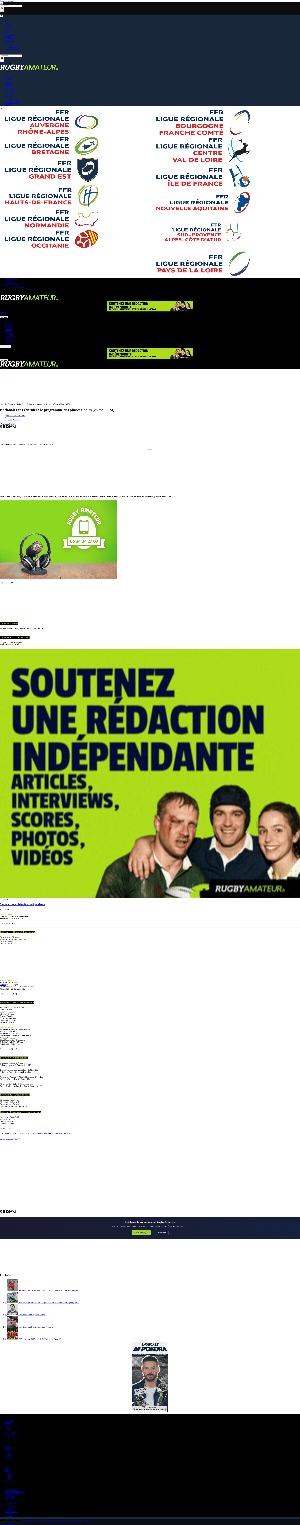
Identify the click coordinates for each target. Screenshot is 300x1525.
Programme (17, 420)
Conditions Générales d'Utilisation (71, 1520)
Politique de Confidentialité (47, 1520)
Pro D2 (7, 1449)
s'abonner (3, 315)
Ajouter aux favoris (7, 424)
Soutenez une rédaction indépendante (22, 904)
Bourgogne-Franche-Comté (15, 1493)
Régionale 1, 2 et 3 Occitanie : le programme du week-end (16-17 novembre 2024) (40, 1133)
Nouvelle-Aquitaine (12, 1507)
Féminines (8, 330)
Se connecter (161, 1233)
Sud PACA (9, 1514)
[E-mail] (12, 427)
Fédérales (8, 325)
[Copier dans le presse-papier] (15, 427)
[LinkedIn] (7, 427)
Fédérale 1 (8, 1453)
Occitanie (8, 1510)
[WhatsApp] (9, 427)
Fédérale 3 (8, 1457)
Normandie (9, 1516)
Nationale (8, 1451)
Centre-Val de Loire (12, 1497)
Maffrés (7, 1427)
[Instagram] (7, 294)
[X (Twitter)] (4, 294)
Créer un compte (141, 1233)
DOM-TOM (9, 1499)
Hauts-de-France (11, 1503)
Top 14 (7, 1447)
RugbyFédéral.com (12, 1437)
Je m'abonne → (5, 909)
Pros (6, 321)
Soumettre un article (12, 285)
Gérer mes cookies (8, 1524)
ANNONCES (5, 312)
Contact (7, 281)
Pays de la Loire (11, 1512)
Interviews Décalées (12, 1425)
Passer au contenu (6, 1)
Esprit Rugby (10, 334)
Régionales (9, 328)
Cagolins (8, 1423)
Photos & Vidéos (11, 336)
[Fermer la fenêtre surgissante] (1, 109)
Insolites (8, 1429)
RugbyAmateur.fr (11, 279)
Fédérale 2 (8, 1455)
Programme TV (10, 342)
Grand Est (8, 1501)
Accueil (3, 404)
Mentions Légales (11, 1433)
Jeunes (7, 332)
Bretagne (8, 1495)
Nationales (9, 323)
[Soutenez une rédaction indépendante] (150, 773)
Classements (9, 340)
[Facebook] (1, 294)
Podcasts (8, 338)
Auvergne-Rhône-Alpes (13, 1491)
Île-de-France (10, 1505)
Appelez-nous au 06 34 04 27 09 (17, 287)
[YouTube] (12, 294)
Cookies (89, 1520)
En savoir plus (5, 1128)
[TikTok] (9, 294)
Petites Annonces (11, 283)
